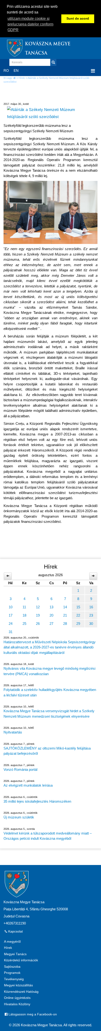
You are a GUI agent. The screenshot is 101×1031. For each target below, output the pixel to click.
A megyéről (12, 941)
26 (38, 624)
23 (91, 615)
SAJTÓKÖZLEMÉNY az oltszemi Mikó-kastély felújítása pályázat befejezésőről (47, 751)
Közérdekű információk (21, 960)
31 (10, 632)
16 (91, 607)
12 (38, 607)
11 (24, 607)
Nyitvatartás (13, 732)
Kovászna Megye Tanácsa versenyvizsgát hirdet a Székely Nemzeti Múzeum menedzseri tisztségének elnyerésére (49, 713)
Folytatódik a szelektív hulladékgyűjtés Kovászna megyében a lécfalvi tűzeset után (50, 692)
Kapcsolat (15, 931)
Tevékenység (14, 979)
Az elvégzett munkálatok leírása (28, 785)
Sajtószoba (12, 966)
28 (65, 624)
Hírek (22, 78)
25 (24, 624)
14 (65, 607)
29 (78, 624)
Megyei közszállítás (18, 985)
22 (78, 615)
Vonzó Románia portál (20, 769)
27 (51, 624)
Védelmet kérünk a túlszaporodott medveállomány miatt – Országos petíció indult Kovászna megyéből (48, 836)
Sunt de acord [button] (77, 18)
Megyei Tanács (15, 954)
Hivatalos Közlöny (17, 1004)
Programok (12, 973)
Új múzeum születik (19, 817)
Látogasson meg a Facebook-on (32, 1014)
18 (24, 615)
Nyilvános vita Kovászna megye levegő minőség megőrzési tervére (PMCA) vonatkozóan (49, 671)
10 (10, 607)
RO (6, 70)
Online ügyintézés (17, 998)
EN (16, 70)
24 (10, 624)
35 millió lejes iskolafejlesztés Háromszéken (37, 801)
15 (78, 607)
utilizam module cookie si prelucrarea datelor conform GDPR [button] (30, 24)
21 (65, 615)
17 (10, 615)
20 (51, 615)
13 (51, 607)
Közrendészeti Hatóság (21, 991)
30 (91, 624)
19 (38, 615)
